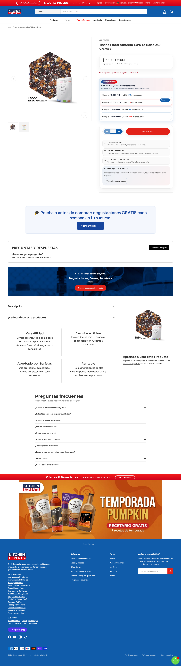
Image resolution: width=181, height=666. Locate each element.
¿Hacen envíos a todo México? (48, 439)
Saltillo (10, 623)
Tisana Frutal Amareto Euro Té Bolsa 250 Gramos (27, 27)
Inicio (9, 27)
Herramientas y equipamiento (83, 576)
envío (113, 64)
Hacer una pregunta (159, 247)
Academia (97, 20)
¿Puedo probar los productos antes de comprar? (55, 452)
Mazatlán (18, 623)
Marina (112, 576)
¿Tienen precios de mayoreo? (47, 446)
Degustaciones (125, 20)
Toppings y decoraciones (81, 571)
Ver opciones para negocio (116, 181)
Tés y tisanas (76, 567)
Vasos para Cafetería (16, 605)
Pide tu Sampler (83, 20)
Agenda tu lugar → (90, 225)
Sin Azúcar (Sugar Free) (17, 599)
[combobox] (91, 11)
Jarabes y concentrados (80, 559)
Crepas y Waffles (15, 602)
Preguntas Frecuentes (80, 580)
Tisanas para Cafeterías (17, 591)
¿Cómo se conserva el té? (45, 433)
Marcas (67, 20)
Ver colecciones (125, 477)
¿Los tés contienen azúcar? (46, 426)
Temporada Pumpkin (16, 610)
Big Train (112, 567)
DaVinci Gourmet (116, 563)
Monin (112, 559)
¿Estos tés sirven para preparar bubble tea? (53, 414)
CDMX (24, 620)
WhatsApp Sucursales (28, 3)
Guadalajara (33, 620)
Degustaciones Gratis (16, 613)
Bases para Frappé (15, 582)
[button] (171, 12)
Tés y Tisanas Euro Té (16, 596)
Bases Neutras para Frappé (19, 585)
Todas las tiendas (30, 623)
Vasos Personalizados (16, 608)
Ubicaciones (110, 20)
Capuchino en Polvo (16, 588)
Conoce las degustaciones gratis (90, 288)
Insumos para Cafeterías (18, 577)
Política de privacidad (166, 655)
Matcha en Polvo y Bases (18, 594)
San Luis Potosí (14, 620)
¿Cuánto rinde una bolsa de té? (48, 420)
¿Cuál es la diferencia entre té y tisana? (51, 407)
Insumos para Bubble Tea (18, 580)
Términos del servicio (131, 655)
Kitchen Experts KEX (19, 655)
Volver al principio (89, 544)
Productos (54, 20)
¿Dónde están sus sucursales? (47, 465)
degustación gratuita (131, 363)
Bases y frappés (77, 563)
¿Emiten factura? (42, 458)
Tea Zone (113, 571)
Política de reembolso (149, 655)
